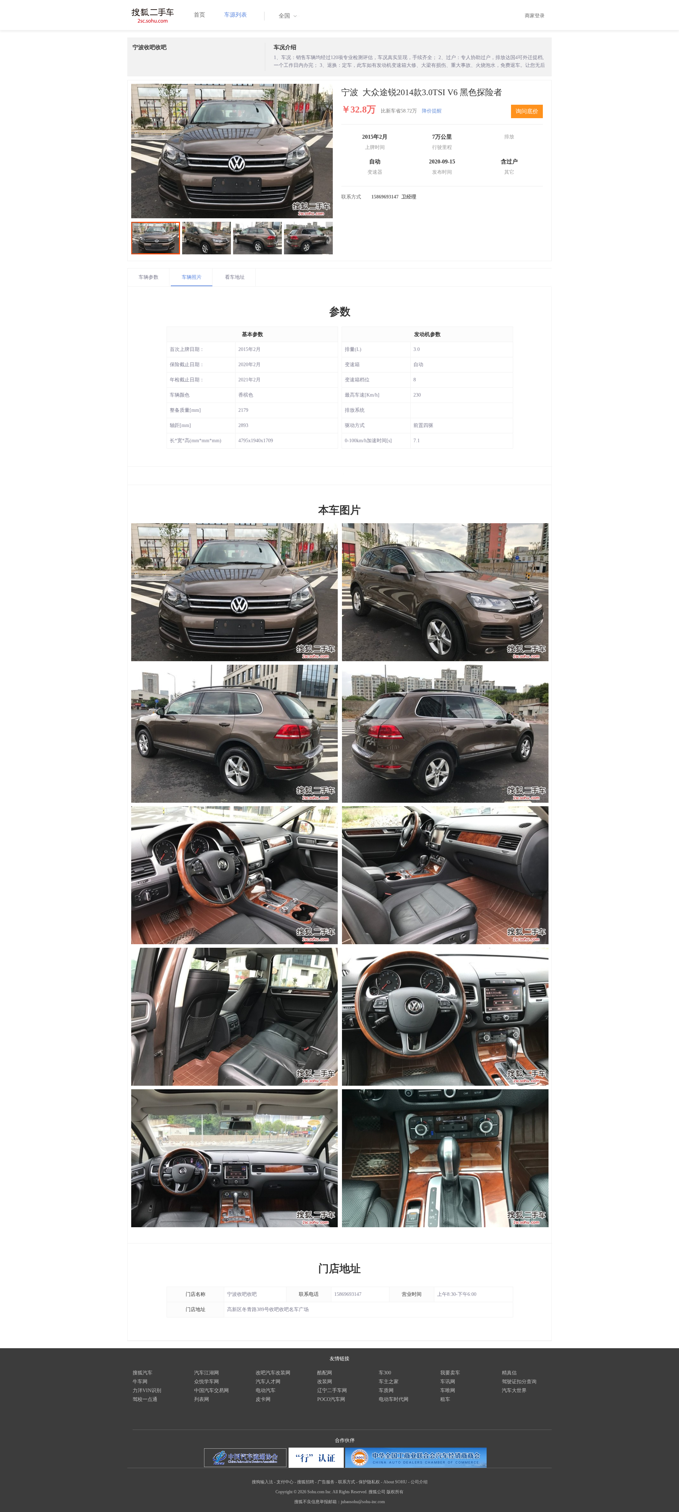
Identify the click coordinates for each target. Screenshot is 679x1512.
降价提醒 (432, 111)
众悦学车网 (206, 1381)
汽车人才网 (268, 1381)
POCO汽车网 (331, 1399)
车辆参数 (148, 277)
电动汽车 (265, 1390)
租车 (445, 1399)
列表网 (201, 1399)
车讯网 (447, 1381)
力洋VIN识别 (147, 1390)
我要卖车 (450, 1372)
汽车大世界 (514, 1390)
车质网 (386, 1390)
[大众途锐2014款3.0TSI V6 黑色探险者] (232, 151)
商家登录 (535, 15)
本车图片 (339, 510)
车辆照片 (192, 277)
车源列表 (235, 15)
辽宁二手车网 (332, 1390)
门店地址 (339, 1268)
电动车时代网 (393, 1399)
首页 (199, 15)
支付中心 (285, 1481)
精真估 (509, 1372)
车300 (385, 1372)
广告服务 (326, 1481)
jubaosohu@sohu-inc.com (363, 1501)
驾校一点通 (145, 1399)
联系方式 (346, 1481)
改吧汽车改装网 (273, 1372)
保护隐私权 (369, 1481)
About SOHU (395, 1481)
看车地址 (235, 277)
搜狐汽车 (142, 1372)
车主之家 (389, 1381)
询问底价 (527, 111)
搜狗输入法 (262, 1481)
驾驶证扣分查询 (519, 1381)
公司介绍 (419, 1481)
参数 (339, 311)
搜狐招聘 (305, 1481)
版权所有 (395, 1491)
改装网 (324, 1381)
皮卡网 (263, 1399)
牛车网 (140, 1381)
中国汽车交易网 (211, 1390)
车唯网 (447, 1390)
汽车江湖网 (206, 1372)
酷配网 (324, 1372)
